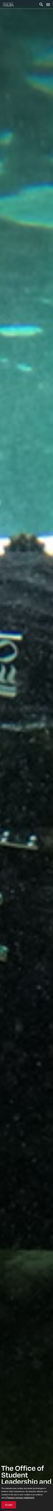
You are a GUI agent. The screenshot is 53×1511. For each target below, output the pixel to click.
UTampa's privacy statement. (20, 1497)
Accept (8, 1504)
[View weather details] (30, 4)
